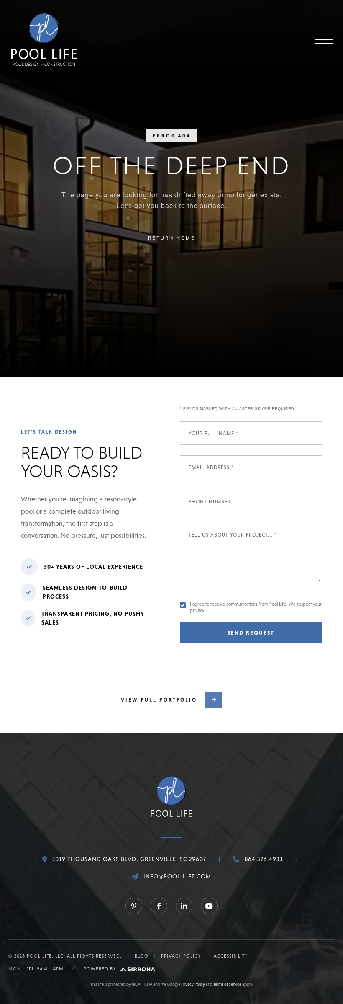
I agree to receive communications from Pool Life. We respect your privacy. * (256, 607)
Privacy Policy (181, 955)
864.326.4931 (264, 859)
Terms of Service (227, 984)
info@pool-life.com (177, 876)
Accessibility (231, 955)
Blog (141, 955)
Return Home (171, 238)
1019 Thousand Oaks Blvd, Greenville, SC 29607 (129, 859)
